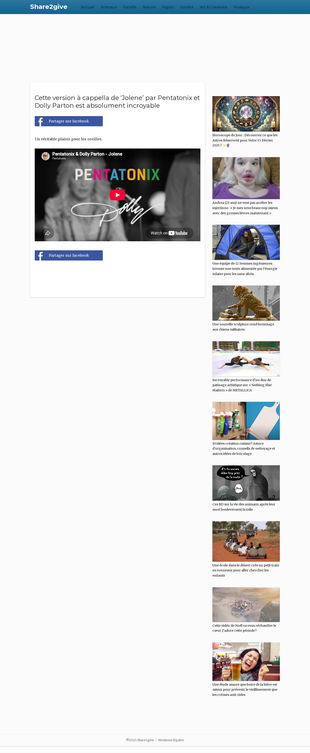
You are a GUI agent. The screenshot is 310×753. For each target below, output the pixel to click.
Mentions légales (171, 740)
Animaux (109, 7)
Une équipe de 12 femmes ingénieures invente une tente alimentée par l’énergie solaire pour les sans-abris (244, 268)
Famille (129, 7)
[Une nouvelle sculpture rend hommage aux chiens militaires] (246, 301)
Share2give (48, 6)
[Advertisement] (155, 48)
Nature (149, 7)
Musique (241, 7)
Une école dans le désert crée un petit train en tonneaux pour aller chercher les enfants (245, 570)
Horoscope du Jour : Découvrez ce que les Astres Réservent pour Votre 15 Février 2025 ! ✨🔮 (245, 140)
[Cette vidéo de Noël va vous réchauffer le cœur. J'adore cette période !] (246, 603)
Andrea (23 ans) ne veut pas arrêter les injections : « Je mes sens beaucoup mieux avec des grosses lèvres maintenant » (245, 208)
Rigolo (168, 7)
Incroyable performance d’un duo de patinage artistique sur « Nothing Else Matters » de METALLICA (242, 385)
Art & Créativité (213, 7)
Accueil (87, 7)
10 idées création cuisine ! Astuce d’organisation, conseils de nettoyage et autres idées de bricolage (243, 448)
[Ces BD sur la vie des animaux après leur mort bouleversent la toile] (246, 481)
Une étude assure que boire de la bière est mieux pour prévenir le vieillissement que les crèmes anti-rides (244, 689)
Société (187, 7)
